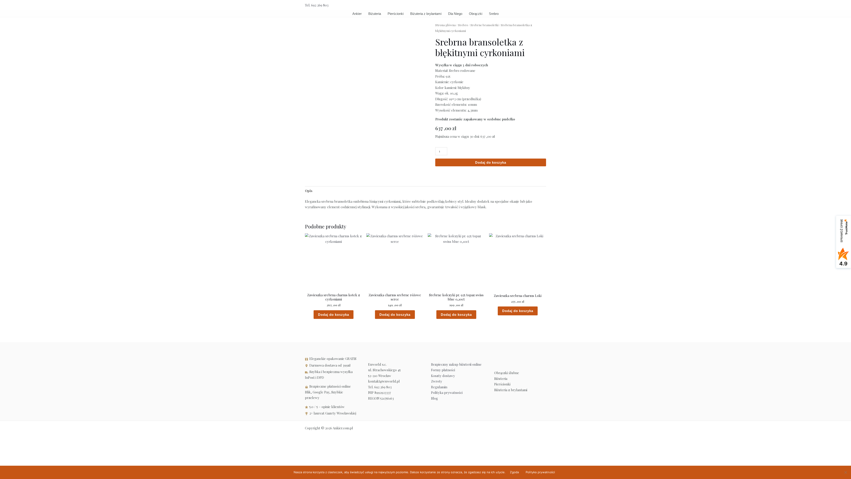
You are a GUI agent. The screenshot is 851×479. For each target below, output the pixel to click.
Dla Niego (455, 13)
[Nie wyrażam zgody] (845, 472)
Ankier (357, 13)
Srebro (494, 13)
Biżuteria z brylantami (425, 13)
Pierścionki (396, 13)
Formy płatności (443, 370)
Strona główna (445, 25)
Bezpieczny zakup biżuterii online (456, 364)
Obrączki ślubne (506, 373)
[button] (544, 5)
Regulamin (439, 387)
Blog (434, 398)
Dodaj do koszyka (490, 162)
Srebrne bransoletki (484, 25)
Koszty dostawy (443, 375)
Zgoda (514, 472)
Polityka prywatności (447, 392)
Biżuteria (374, 13)
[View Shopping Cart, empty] (534, 5)
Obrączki (475, 13)
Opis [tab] (308, 190)
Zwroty (436, 381)
